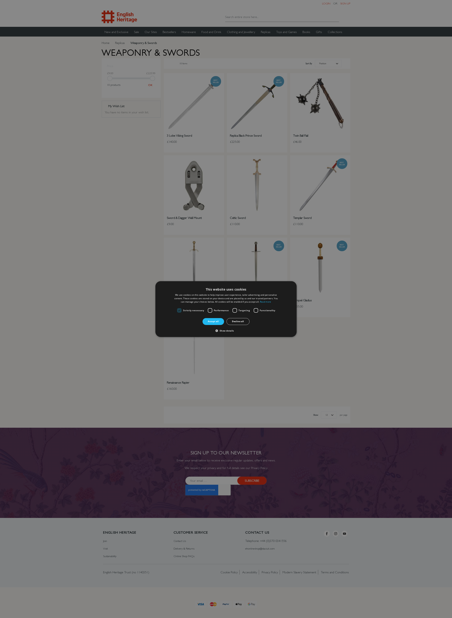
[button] (226, 331)
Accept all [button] (213, 321)
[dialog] (226, 309)
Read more (265, 301)
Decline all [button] (238, 321)
